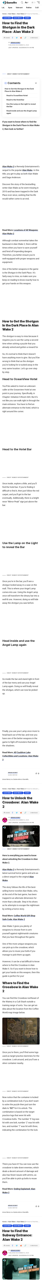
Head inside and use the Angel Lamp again (21, 112)
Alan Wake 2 (18, 18)
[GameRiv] (9, 2)
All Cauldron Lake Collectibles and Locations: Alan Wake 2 (20, 756)
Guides (27, 18)
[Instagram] (38, 773)
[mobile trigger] (38, 2)
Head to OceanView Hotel (17, 95)
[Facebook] (36, 773)
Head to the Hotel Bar (15, 100)
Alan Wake (7, 18)
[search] (22, 2)
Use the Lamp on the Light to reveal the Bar (21, 105)
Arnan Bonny (15, 42)
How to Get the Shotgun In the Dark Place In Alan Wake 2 (19, 90)
